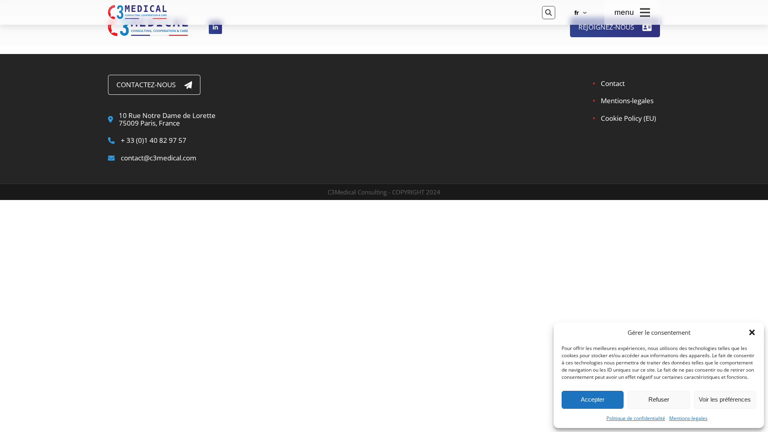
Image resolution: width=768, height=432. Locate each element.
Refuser (658, 399)
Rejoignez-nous (606, 27)
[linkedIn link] (215, 27)
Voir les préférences (725, 399)
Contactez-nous (146, 84)
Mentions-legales (688, 418)
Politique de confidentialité (635, 418)
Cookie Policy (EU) (628, 118)
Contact (613, 83)
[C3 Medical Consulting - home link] (318, 12)
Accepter (592, 399)
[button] (752, 332)
